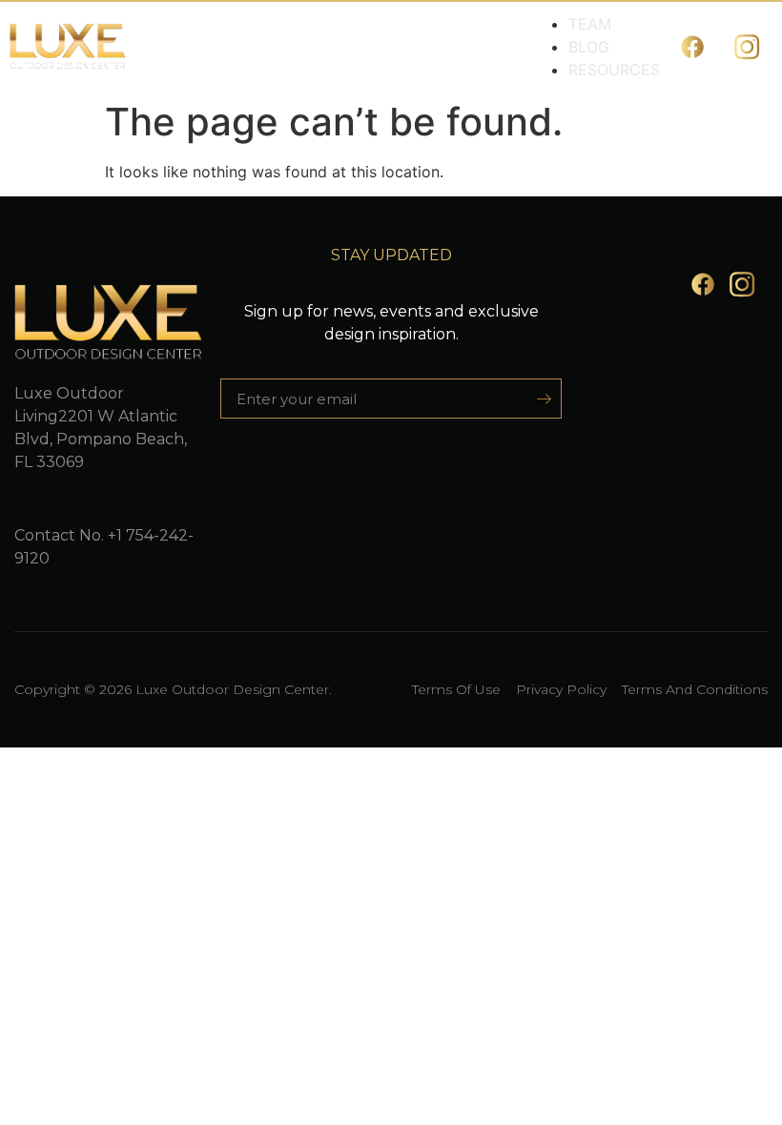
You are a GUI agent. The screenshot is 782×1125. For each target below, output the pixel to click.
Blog (588, 46)
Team (589, 23)
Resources (614, 69)
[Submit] (537, 398)
